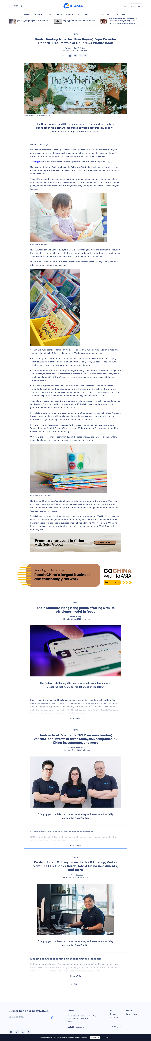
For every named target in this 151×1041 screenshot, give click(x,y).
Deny (106, 1037)
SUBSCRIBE (135, 6)
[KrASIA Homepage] (73, 6)
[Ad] (75, 575)
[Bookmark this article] (90, 50)
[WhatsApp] (85, 55)
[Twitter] (75, 55)
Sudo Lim (79, 748)
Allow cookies (95, 1037)
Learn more (84, 1037)
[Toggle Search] (22, 6)
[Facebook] (70, 55)
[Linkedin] (80, 55)
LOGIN (124, 6)
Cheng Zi (79, 617)
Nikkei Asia (79, 998)
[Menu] (11, 6)
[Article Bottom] (75, 542)
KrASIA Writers (79, 48)
